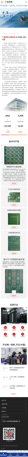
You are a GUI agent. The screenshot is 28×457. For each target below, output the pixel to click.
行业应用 (4, 407)
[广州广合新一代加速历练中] (14, 356)
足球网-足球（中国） (18, 450)
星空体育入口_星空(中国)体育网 (7, 450)
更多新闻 (13, 394)
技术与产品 (4, 404)
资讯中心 (4, 411)
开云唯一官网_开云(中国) (13, 5)
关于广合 (4, 400)
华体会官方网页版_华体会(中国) (15, 452)
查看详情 (14, 183)
